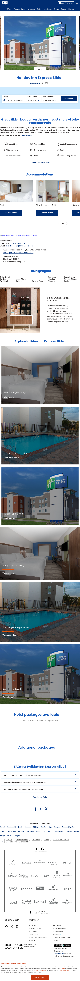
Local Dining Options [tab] (21, 280)
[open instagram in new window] (39, 809)
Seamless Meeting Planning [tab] (52, 279)
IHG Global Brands (35, 928)
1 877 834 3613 (29, 946)
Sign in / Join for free (67, 3)
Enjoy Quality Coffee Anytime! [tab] (5, 279)
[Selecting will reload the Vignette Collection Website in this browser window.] (53, 862)
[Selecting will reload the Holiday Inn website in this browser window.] (53, 888)
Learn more (59, 954)
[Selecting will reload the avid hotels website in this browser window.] (13, 902)
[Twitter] (12, 926)
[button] (77, 3)
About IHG (32, 925)
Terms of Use (33, 934)
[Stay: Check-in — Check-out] (13, 100)
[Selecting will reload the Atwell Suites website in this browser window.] (26, 902)
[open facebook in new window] (34, 809)
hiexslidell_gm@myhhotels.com (19, 246)
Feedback (56, 940)
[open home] (2, 841)
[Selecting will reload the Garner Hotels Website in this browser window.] (66, 888)
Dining (39, 9)
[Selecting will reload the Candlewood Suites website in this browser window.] (66, 902)
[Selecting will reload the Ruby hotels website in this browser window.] (45, 875)
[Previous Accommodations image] (58, 223)
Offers (9, 9)
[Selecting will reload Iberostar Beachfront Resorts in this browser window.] (67, 875)
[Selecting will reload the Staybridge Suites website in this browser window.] (40, 902)
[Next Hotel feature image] (43, 70)
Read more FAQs (40, 797)
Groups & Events (60, 9)
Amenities (31, 9)
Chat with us (33, 931)
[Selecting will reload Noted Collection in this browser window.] (23, 875)
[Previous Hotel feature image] (36, 70)
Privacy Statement (64, 970)
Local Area (48, 9)
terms (63, 968)
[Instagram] (17, 926)
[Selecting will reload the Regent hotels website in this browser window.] (26, 862)
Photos (71, 9)
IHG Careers (57, 925)
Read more (27, 135)
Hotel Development (59, 928)
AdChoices (56, 934)
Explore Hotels (58, 931)
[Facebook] (6, 926)
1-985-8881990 (18, 243)
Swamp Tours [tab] (37, 281)
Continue (40, 977)
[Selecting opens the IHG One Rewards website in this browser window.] (40, 912)
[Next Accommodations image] (66, 223)
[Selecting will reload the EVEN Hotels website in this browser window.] (26, 888)
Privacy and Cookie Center (38, 937)
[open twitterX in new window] (45, 809)
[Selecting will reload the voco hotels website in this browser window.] (34, 875)
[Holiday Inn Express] (5, 3)
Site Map (32, 940)
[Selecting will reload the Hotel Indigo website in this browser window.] (12, 875)
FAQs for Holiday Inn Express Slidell (40, 766)
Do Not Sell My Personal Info (62, 937)
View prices (68, 99)
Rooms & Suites (19, 9)
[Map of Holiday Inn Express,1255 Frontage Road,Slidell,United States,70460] (18, 235)
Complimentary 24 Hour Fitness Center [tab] (70, 279)
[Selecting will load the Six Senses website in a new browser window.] (13, 862)
